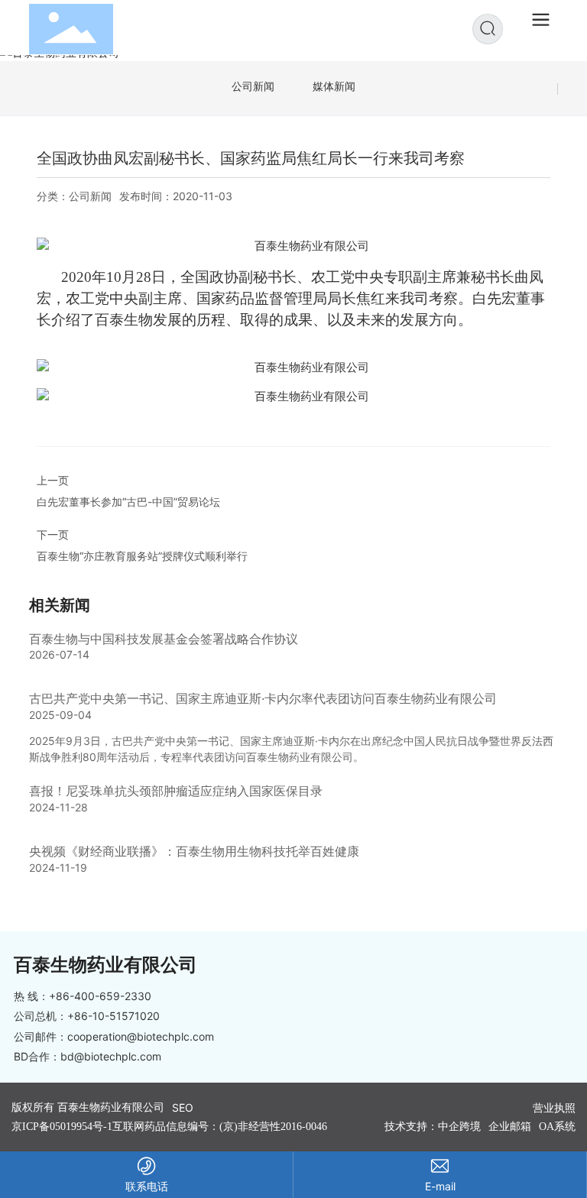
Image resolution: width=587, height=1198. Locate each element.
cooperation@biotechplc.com (140, 1036)
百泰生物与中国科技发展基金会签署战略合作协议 (163, 638)
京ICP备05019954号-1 (61, 1126)
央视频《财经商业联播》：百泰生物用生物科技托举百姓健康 (194, 851)
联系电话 (146, 1186)
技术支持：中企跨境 (432, 1126)
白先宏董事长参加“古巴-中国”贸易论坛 (128, 501)
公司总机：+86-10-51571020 (87, 1015)
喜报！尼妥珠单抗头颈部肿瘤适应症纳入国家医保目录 (176, 790)
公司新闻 (253, 85)
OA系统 (557, 1126)
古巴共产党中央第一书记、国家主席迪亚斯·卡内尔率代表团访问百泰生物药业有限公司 (263, 698)
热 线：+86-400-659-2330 (82, 995)
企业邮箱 (509, 1126)
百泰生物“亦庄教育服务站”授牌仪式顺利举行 (142, 555)
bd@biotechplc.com (110, 1056)
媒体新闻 (334, 85)
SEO (182, 1107)
